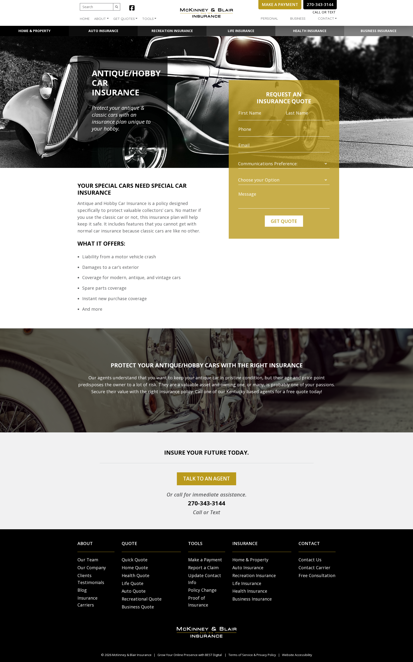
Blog (82, 590)
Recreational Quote (142, 599)
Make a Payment (205, 560)
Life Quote (132, 583)
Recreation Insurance (172, 30)
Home (85, 19)
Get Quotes (124, 19)
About (100, 19)
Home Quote (135, 567)
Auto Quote (134, 591)
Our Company (91, 567)
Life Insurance (241, 30)
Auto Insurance (103, 30)
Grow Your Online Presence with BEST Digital (190, 655)
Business (297, 18)
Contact (326, 18)
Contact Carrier (314, 567)
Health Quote (135, 575)
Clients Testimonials (90, 579)
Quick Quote (134, 560)
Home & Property (34, 30)
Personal (269, 18)
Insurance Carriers (87, 601)
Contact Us (310, 560)
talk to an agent (206, 478)
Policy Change (202, 590)
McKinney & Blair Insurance (132, 655)
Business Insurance (379, 30)
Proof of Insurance (198, 601)
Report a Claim (203, 567)
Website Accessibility (297, 655)
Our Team (87, 560)
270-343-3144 (206, 503)
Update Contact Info (204, 579)
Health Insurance (309, 30)
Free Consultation (317, 575)
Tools (148, 19)
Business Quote (138, 607)
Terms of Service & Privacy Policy (252, 655)
